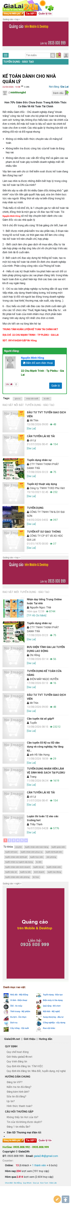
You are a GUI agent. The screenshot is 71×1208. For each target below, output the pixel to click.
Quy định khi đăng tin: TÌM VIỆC (25, 1066)
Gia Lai (36, 1183)
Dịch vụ (13, 1022)
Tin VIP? (31, 13)
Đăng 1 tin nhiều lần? (18, 1126)
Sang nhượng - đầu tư (53, 1017)
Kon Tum (44, 1183)
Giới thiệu (29, 1039)
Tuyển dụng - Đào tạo (18, 61)
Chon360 (9, 1183)
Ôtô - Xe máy (16, 1006)
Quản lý (55, 385)
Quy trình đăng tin (17, 1061)
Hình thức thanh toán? (19, 1106)
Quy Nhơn (27, 1183)
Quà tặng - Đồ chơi (51, 1006)
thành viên (39, 1165)
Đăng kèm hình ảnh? (18, 1091)
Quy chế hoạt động (18, 1052)
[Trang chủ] (31, 6)
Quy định (11, 1046)
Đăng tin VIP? (14, 1082)
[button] (6, 36)
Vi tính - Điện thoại (18, 1000)
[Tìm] (52, 55)
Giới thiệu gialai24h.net (19, 1056)
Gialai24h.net (12, 1039)
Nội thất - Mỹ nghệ (51, 1011)
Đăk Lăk (53, 1183)
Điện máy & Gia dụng (53, 1000)
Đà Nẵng (18, 1183)
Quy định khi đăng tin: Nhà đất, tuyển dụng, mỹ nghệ (36, 1071)
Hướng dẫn (45, 1039)
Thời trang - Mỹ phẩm (20, 1011)
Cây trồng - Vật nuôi (19, 1028)
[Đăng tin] (57, 1199)
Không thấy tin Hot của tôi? (22, 1117)
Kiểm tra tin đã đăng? (19, 1087)
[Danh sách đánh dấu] (58, 55)
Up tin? (11, 1101)
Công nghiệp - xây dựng (54, 1022)
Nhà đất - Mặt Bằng (19, 995)
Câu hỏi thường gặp (19, 1111)
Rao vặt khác (49, 1028)
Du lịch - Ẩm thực (18, 1017)
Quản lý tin (45, 13)
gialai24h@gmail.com (46, 1156)
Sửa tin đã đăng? (16, 1096)
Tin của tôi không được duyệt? (24, 1122)
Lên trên (65, 1199)
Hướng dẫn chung (17, 1076)
